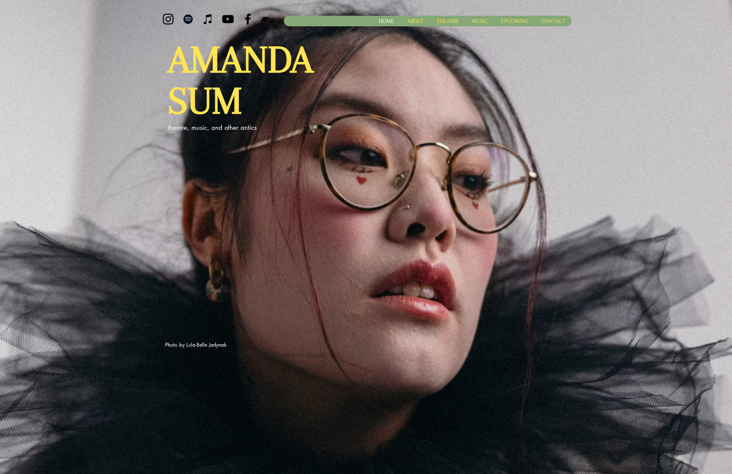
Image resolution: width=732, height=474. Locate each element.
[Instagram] (168, 19)
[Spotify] (188, 19)
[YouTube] (228, 19)
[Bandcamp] (268, 19)
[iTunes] (208, 19)
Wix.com (317, 354)
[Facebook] (248, 19)
